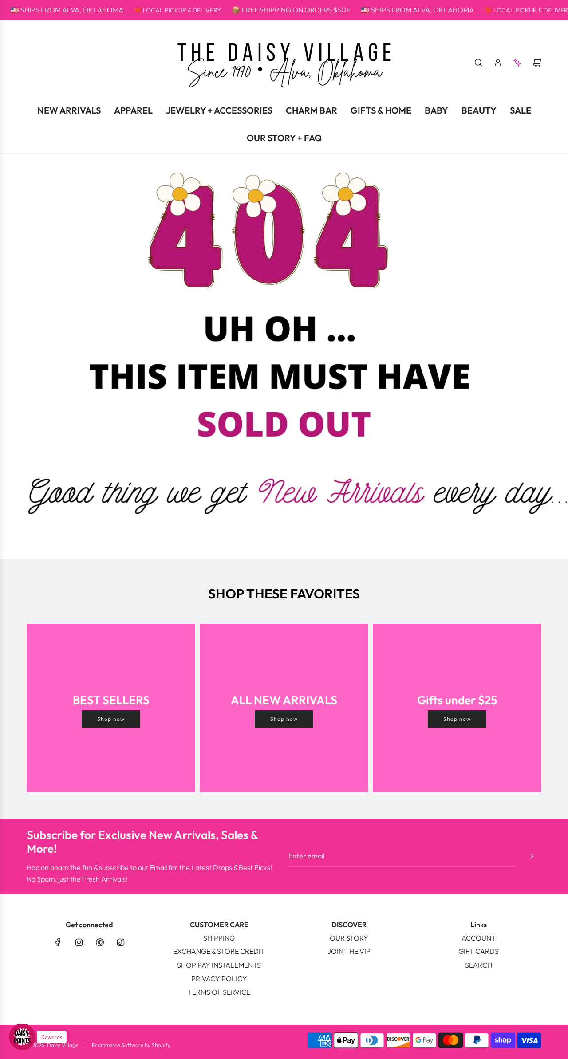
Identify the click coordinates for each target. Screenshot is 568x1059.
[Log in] (498, 62)
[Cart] (537, 62)
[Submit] (531, 856)
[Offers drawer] (517, 62)
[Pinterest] (100, 942)
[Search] (478, 62)
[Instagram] (79, 942)
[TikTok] (120, 942)
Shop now (111, 719)
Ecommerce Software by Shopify (131, 1045)
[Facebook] (58, 942)
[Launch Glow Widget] (22, 1037)
